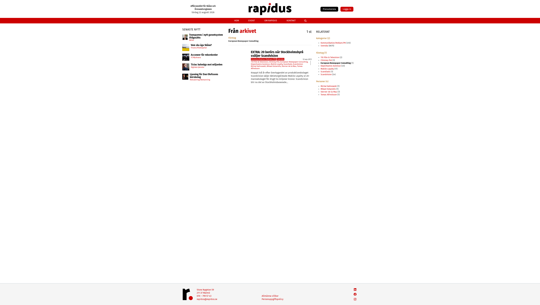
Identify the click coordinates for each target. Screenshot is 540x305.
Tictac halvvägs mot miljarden (206, 64)
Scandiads (288, 64)
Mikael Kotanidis (274, 66)
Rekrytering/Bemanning (200, 80)
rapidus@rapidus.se (207, 299)
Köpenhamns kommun (260, 64)
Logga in (347, 9)
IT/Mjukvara (196, 57)
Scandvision (298, 64)
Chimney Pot (274, 62)
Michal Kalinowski (258, 66)
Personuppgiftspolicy (272, 299)
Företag (232, 38)
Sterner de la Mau (289, 66)
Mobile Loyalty (277, 64)
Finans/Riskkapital (199, 48)
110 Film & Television (259, 62)
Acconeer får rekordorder (204, 55)
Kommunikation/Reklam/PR (263, 59)
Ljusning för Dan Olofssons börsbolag (204, 76)
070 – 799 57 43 (204, 296)
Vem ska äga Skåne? (201, 45)
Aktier (191, 40)
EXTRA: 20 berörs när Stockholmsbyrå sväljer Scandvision (277, 54)
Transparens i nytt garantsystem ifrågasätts (206, 36)
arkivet (248, 31)
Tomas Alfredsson (329, 94)
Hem (236, 20)
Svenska (280, 59)
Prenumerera (329, 9)
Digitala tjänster (197, 67)
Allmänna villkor (270, 296)
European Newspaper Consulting (294, 62)
